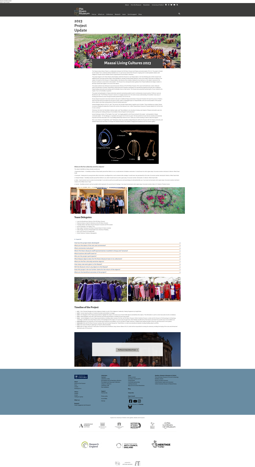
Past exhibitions (105, 387)
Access (76, 395)
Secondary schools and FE (134, 379)
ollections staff (105, 386)
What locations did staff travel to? (85, 253)
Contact (76, 387)
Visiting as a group (78, 397)
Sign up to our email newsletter (135, 398)
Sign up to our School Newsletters (136, 386)
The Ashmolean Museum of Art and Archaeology (166, 377)
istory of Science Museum (162, 381)
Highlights (103, 377)
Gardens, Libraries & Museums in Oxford (165, 376)
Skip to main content (5, 2)
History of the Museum (79, 383)
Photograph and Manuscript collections (110, 382)
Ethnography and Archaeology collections (111, 381)
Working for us (77, 388)
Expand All (78, 239)
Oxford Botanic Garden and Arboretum (164, 382)
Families (76, 393)
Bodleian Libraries (159, 379)
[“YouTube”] (135, 402)
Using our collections (106, 384)
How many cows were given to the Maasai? (88, 264)
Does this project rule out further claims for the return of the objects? (97, 269)
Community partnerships (134, 382)
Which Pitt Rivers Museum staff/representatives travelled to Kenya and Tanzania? (101, 251)
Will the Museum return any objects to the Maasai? (91, 267)
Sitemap (103, 401)
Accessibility (104, 399)
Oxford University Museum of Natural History (166, 384)
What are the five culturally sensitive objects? (89, 261)
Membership (104, 393)
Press (75, 385)
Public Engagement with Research (82, 405)
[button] (179, 13)
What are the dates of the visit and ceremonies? (90, 245)
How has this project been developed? (86, 243)
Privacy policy (104, 396)
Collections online (105, 379)
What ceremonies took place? (84, 248)
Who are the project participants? (85, 256)
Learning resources (132, 384)
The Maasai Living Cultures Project (127, 350)
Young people (131, 381)
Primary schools (132, 377)
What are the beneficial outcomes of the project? (90, 272)
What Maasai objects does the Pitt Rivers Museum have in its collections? (98, 259)
